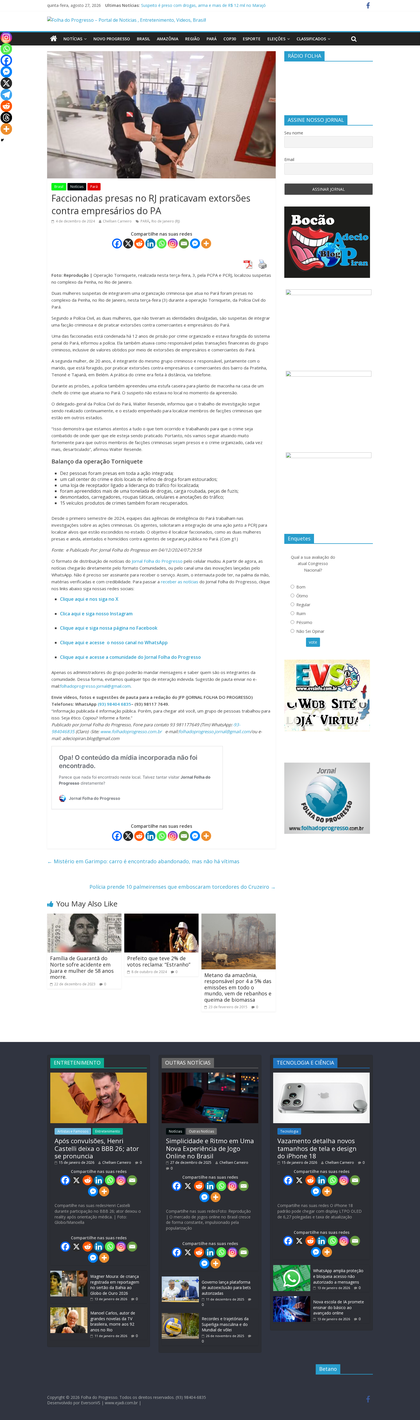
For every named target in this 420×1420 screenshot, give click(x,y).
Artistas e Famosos (72, 1131)
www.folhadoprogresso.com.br (131, 731)
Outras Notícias (201, 1131)
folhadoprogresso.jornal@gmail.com (95, 686)
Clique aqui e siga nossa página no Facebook (108, 628)
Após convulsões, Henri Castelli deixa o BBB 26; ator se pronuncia (97, 1148)
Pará (212, 38)
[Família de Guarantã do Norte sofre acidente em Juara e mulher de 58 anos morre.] (84, 917)
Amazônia (167, 38)
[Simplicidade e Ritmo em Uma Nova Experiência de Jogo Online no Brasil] (210, 1075)
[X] (128, 243)
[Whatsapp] (162, 243)
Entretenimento (107, 1131)
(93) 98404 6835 (114, 704)
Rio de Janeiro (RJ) (165, 221)
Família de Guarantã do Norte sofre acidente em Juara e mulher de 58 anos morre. (82, 967)
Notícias (72, 38)
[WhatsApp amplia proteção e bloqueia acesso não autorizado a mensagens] (291, 1267)
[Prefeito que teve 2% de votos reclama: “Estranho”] (161, 917)
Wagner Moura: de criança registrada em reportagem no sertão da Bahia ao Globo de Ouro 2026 (114, 1285)
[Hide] (2, 140)
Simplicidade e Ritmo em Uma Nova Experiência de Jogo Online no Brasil (210, 1148)
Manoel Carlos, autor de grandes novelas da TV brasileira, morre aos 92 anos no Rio (112, 1321)
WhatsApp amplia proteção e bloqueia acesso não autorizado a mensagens (338, 1276)
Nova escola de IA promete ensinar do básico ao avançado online (338, 1307)
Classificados (311, 38)
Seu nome (293, 133)
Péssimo (304, 622)
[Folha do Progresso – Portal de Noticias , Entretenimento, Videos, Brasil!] (126, 20)
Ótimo (302, 595)
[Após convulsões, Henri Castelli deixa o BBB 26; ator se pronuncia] (98, 1075)
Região (192, 38)
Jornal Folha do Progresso (158, 561)
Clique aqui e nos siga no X (89, 599)
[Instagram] (173, 243)
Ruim (301, 613)
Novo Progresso (111, 38)
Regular (303, 604)
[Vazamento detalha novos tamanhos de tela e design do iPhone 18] (321, 1075)
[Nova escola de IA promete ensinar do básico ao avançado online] (291, 1299)
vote (313, 642)
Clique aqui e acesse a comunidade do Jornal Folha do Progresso (130, 657)
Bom (300, 587)
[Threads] (6, 117)
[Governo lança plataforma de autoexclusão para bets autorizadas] (180, 1279)
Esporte (252, 38)
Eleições (276, 38)
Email (289, 159)
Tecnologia (289, 1131)
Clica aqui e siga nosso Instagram (96, 613)
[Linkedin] (150, 243)
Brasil (143, 38)
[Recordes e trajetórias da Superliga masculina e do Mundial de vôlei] (180, 1315)
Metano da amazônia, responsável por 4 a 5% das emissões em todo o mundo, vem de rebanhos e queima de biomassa (237, 987)
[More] (206, 243)
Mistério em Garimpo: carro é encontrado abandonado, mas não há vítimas (143, 861)
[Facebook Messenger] (195, 243)
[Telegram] (6, 94)
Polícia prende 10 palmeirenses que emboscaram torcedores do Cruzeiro (182, 886)
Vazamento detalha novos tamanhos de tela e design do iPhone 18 (317, 1148)
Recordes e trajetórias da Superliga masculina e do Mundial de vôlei (225, 1324)
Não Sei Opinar (310, 631)
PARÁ (145, 221)
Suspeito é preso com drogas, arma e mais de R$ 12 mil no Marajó (203, 5)
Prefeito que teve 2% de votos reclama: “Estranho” (158, 961)
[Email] (184, 243)
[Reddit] (139, 243)
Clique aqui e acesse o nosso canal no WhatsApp (114, 642)
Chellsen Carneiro (117, 221)
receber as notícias (180, 581)
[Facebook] (117, 243)
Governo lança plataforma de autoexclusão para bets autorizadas (226, 1287)
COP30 (229, 38)
